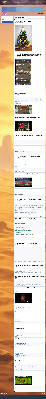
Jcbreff (23, 151)
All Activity (4, 17)
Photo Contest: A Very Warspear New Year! (20, 22)
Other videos (16, 118)
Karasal (41, 52)
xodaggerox (41, 314)
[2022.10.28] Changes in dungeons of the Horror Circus (25, 146)
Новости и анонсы (17, 137)
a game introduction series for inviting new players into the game (27, 117)
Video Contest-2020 (17, 244)
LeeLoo (23, 223)
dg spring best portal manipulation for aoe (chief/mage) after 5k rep (28, 164)
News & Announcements (18, 56)
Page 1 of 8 (26, 19)
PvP (15, 267)
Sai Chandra (23, 248)
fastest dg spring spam (19, 317)
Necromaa (41, 216)
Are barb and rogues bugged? (20, 93)
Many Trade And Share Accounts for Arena (23, 307)
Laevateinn (23, 271)
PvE (15, 174)
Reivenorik (23, 343)
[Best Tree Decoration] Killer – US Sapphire (23, 21)
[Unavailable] (23, 25)
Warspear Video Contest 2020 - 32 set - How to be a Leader (26, 243)
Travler (22, 194)
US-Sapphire (16, 308)
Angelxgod (23, 321)
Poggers (23, 386)
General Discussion (17, 94)
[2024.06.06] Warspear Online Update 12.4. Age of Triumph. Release (27, 86)
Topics (3, 20)
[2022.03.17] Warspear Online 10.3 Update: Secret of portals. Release (28, 189)
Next (21, 19)
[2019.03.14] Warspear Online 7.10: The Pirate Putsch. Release (26, 360)
